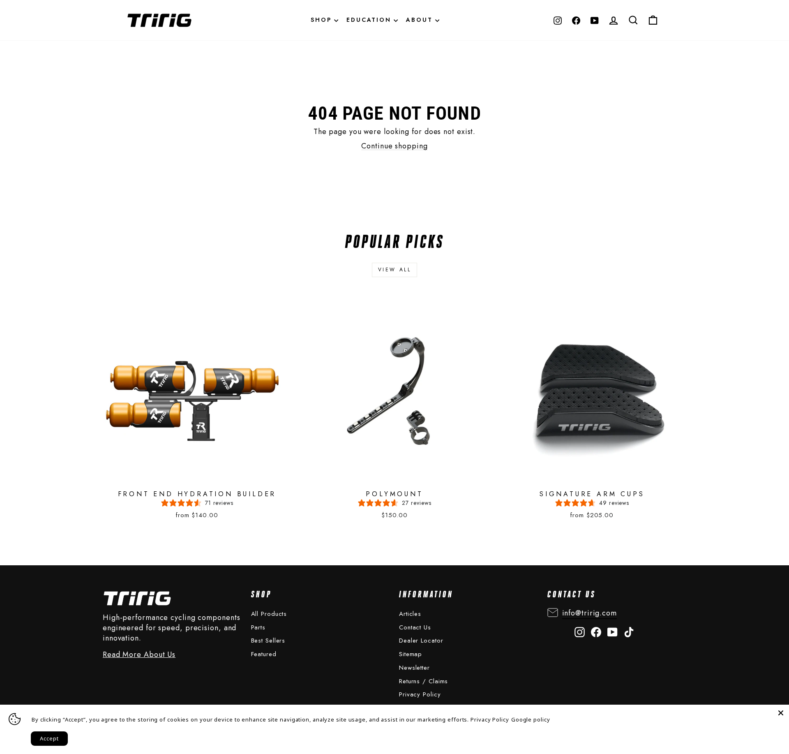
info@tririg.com (589, 613)
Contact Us (415, 627)
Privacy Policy (420, 694)
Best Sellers (268, 640)
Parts (258, 627)
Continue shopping (394, 146)
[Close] (781, 713)
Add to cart (189, 404)
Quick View (186, 382)
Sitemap (410, 654)
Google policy (530, 719)
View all (394, 269)
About (420, 20)
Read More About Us (139, 655)
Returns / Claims (423, 681)
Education (370, 20)
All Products (269, 613)
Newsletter (414, 667)
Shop (322, 20)
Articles (410, 613)
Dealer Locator (421, 640)
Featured (264, 654)
